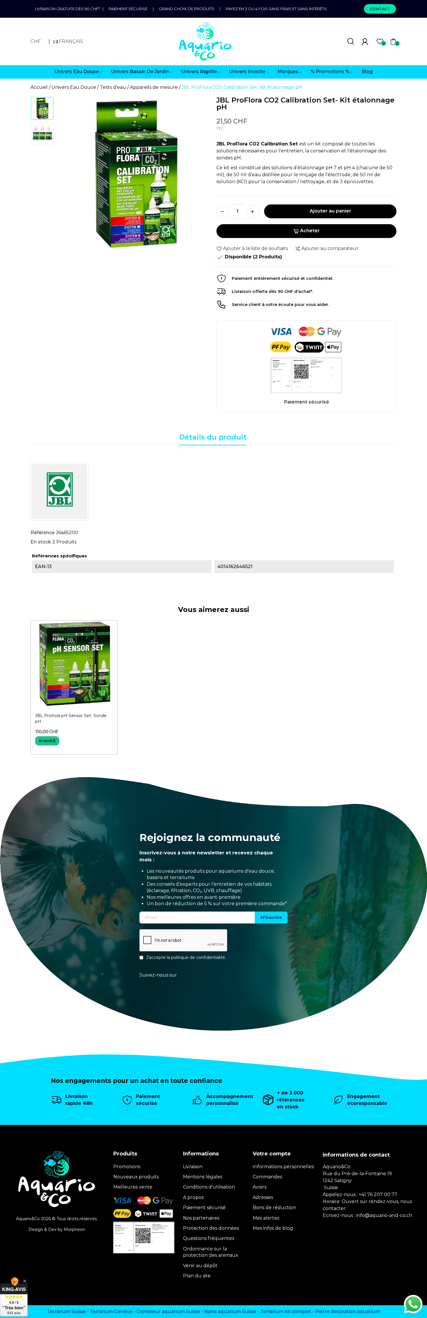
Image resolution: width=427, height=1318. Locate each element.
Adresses (263, 1197)
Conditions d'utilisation (209, 1187)
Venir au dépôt (200, 1265)
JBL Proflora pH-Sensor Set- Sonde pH (71, 718)
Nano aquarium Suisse (230, 1311)
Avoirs (259, 1187)
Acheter (310, 230)
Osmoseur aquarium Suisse (168, 1311)
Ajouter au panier (330, 211)
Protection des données (211, 1228)
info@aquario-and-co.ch (384, 1215)
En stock (41, 542)
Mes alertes (266, 1218)
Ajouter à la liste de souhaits (255, 248)
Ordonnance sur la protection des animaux (210, 1252)
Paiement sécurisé (128, 8)
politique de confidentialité (198, 957)
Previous (70, 175)
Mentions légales (202, 1177)
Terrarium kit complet (285, 1311)
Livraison (192, 1166)
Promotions (126, 1166)
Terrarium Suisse (66, 1311)
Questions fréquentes (208, 1238)
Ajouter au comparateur (330, 248)
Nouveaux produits (136, 1177)
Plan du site (197, 1276)
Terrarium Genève (111, 1311)
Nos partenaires (201, 1218)
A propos (193, 1197)
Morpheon (74, 1229)
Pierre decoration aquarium (347, 1311)
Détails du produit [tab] (213, 437)
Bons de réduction (274, 1207)
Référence (43, 532)
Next (198, 175)
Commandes (267, 1177)
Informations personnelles (283, 1166)
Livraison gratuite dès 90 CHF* (69, 8)
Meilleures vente (132, 1187)
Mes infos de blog (273, 1228)
